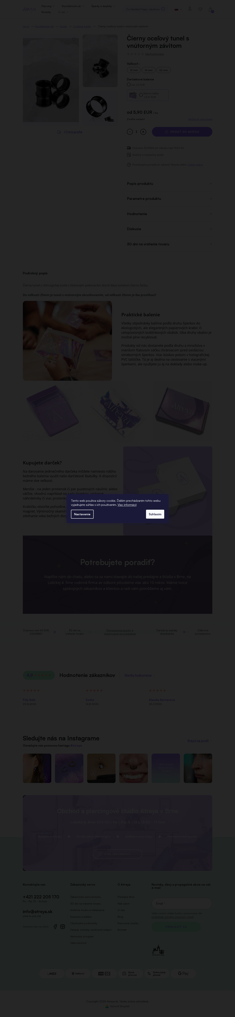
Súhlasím (155, 514)
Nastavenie (82, 514)
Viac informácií (127, 505)
